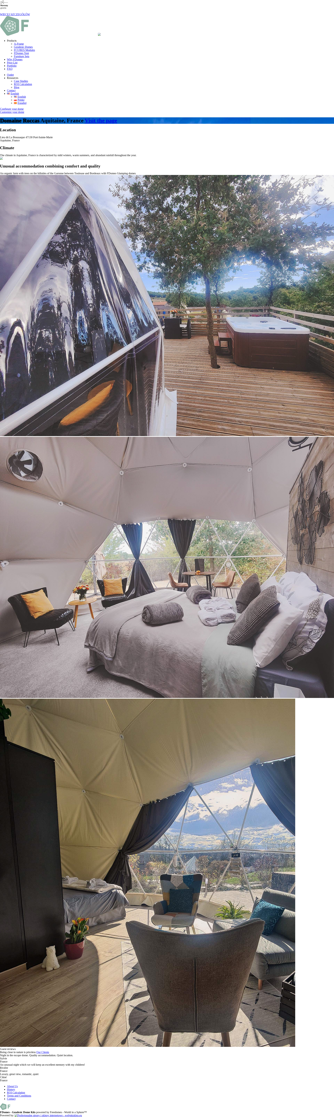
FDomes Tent (21, 53)
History (11, 1089)
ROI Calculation (23, 84)
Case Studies (21, 81)
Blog (16, 87)
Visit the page (101, 120)
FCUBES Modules (24, 50)
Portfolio (12, 65)
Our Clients (42, 1052)
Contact (11, 90)
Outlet (10, 74)
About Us (12, 1086)
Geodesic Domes (23, 46)
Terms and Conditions (19, 1095)
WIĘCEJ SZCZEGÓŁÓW (15, 14)
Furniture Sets (21, 56)
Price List (12, 62)
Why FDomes (14, 59)
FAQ (10, 68)
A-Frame (19, 43)
